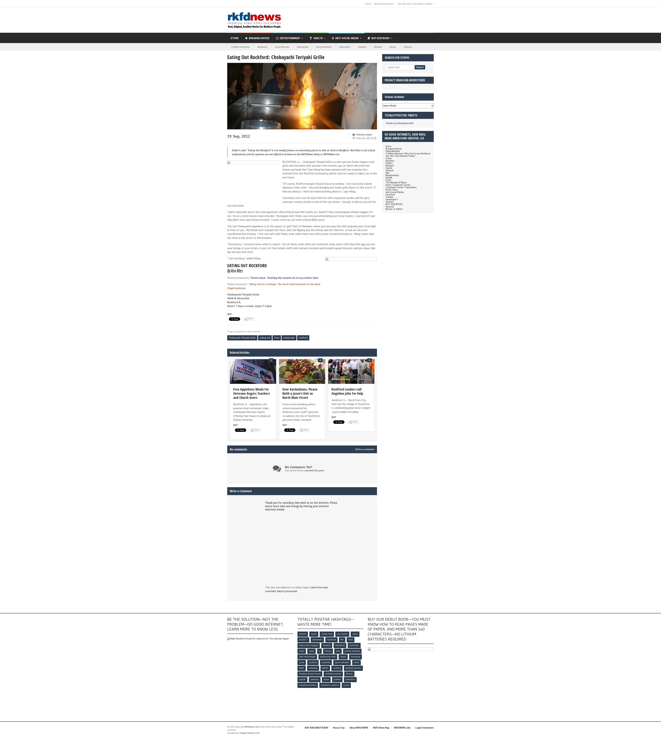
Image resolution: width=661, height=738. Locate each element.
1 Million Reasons (240, 47)
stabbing (315, 679)
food (276, 337)
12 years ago (315, 379)
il (319, 651)
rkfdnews (313, 668)
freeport (326, 645)
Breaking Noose (259, 38)
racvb (356, 662)
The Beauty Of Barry (396, 182)
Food (285, 379)
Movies (378, 47)
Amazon (390, 206)
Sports (389, 168)
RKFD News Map (381, 727)
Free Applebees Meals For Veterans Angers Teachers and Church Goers (251, 393)
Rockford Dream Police (310, 673)
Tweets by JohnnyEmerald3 (400, 123)
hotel (311, 651)
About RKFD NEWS (358, 727)
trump (346, 685)
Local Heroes (282, 47)
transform (350, 679)
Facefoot (390, 194)
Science (408, 47)
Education (344, 47)
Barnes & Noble (394, 209)
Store (368, 4)
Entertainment (393, 151)
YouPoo (389, 201)
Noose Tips (339, 727)
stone (326, 679)
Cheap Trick (326, 634)
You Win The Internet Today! (400, 155)
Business (262, 47)
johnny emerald (352, 651)
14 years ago (266, 379)
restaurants (289, 337)
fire (342, 639)
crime (355, 634)
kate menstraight (307, 656)
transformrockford (307, 685)
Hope (301, 651)
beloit (314, 634)
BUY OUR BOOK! (394, 204)
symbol (337, 679)
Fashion (362, 47)
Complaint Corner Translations (401, 187)
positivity (326, 662)
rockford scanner (333, 673)
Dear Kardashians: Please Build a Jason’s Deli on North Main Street (299, 393)
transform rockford (330, 685)
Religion (390, 165)
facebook (331, 639)
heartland (340, 645)
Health (237, 379)
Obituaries (302, 47)
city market (342, 634)
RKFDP (325, 668)
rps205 (302, 679)
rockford (303, 337)
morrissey (355, 656)
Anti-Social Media (394, 192)
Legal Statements (424, 727)
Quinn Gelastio (342, 662)
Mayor (343, 656)
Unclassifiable (324, 47)
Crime (389, 158)
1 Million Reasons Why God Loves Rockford (408, 153)
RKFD (301, 668)
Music (393, 47)
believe (302, 634)
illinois (328, 651)
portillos (313, 662)
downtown (317, 639)
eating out (265, 337)
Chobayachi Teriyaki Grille (242, 337)
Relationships (392, 175)
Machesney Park (327, 656)
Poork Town (392, 189)
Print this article (364, 134)
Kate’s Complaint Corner (398, 184)
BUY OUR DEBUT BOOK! (316, 727)
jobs (338, 651)
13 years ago (364, 379)
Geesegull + (392, 199)
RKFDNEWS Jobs (402, 727)
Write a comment (364, 449)
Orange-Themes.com (249, 733)
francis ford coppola (308, 645)
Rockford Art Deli (353, 668)
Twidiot (389, 196)
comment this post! (314, 470)
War (388, 172)
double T (303, 639)
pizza (301, 662)
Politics (389, 163)
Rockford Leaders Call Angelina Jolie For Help (347, 391)
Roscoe (349, 673)
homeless (354, 645)
